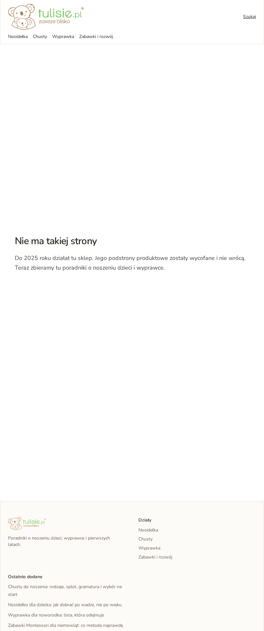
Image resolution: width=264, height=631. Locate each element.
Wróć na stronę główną (48, 287)
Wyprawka (63, 36)
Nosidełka (18, 36)
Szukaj (249, 17)
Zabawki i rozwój (96, 36)
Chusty (40, 36)
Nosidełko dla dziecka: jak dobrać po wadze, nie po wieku (65, 605)
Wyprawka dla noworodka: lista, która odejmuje (56, 615)
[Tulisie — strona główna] (46, 17)
